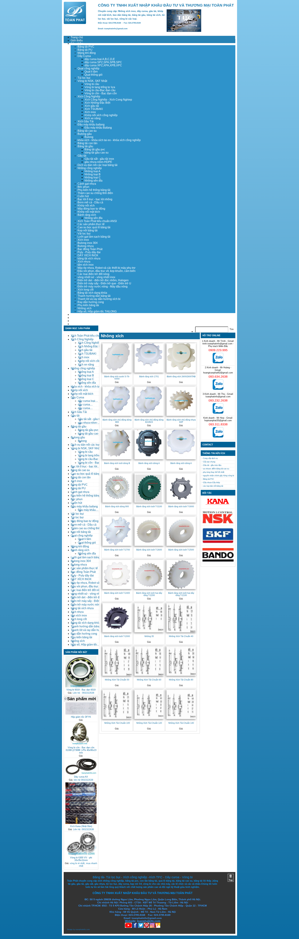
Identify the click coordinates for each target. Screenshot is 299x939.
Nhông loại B (92, 174)
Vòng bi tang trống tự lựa (99, 87)
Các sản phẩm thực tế (91, 224)
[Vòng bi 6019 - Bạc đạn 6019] (81, 686)
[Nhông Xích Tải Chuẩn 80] (181, 661)
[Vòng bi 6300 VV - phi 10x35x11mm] (81, 854)
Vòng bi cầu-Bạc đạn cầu (99, 90)
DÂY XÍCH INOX (88, 255)
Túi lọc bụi (84, 77)
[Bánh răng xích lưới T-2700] (117, 531)
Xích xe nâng (92, 118)
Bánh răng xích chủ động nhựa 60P (181, 421)
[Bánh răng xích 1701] (149, 358)
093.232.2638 (218, 400)
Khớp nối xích (86, 205)
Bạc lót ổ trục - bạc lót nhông (95, 199)
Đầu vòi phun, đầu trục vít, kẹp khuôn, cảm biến (106, 270)
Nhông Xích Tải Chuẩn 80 (181, 680)
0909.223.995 (218, 350)
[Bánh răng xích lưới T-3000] (181, 488)
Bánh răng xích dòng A (149, 463)
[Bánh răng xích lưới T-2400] (117, 574)
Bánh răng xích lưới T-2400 (117, 593)
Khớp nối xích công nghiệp (100, 115)
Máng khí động (87, 52)
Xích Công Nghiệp (89, 96)
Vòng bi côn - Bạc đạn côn (100, 93)
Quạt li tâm (91, 71)
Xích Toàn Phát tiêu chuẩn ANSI (97, 221)
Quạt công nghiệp (88, 68)
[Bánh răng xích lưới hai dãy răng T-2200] (149, 574)
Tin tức (75, 320)
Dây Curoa (84, 56)
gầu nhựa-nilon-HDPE (98, 161)
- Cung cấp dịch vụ (210, 458)
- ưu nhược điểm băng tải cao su (215, 469)
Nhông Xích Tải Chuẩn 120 (149, 723)
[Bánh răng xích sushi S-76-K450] (117, 358)
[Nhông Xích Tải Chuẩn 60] (149, 661)
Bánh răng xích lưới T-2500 (181, 550)
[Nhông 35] (149, 617)
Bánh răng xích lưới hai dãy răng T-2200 (149, 594)
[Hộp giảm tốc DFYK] (81, 713)
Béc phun (83, 186)
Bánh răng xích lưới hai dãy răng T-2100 (181, 594)
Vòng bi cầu (91, 84)
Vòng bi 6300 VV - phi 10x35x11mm (81, 858)
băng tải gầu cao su (96, 152)
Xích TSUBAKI (93, 108)
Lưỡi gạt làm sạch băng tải (94, 236)
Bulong (88, 137)
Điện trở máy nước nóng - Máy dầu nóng (103, 286)
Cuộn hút (83, 196)
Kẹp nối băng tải (88, 230)
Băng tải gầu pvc (94, 149)
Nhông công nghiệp (90, 168)
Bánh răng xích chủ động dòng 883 (117, 421)
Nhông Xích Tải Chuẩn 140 (181, 723)
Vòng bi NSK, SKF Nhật (92, 80)
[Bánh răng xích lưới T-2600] (149, 531)
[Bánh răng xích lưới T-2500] (181, 531)
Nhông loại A (92, 171)
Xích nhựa (84, 261)
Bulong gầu (85, 133)
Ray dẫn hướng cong (91, 302)
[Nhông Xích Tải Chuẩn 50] (117, 661)
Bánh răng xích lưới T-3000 (181, 506)
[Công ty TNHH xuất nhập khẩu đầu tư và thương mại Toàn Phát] (75, 23)
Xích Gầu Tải (86, 121)
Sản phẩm (77, 43)
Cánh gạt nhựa (87, 183)
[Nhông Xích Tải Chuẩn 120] (149, 704)
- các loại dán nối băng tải (212, 486)
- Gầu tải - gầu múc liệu (211, 465)
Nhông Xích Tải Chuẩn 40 (181, 636)
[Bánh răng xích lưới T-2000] (117, 617)
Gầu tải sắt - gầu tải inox (99, 158)
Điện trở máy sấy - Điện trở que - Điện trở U (104, 283)
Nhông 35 (149, 636)
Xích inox (90, 112)
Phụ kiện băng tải (88, 305)
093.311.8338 (218, 424)
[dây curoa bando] (218, 560)
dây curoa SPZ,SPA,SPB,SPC (103, 62)
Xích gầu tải (91, 105)
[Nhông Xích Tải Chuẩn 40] (181, 617)
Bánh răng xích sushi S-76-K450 (117, 377)
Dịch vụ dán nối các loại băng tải (97, 165)
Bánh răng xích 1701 (149, 376)
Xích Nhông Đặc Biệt (97, 102)
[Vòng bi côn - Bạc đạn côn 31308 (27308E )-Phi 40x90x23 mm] (81, 744)
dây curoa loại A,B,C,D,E (99, 59)
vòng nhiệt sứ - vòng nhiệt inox (96, 277)
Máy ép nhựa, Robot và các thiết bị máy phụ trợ (106, 267)
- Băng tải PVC (208, 479)
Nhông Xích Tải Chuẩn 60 (149, 680)
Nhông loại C (92, 177)
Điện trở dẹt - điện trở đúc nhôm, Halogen (103, 280)
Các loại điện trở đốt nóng (93, 274)
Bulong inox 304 (88, 242)
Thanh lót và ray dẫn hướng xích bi (99, 298)
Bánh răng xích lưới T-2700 (117, 550)
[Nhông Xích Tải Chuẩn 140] (181, 704)
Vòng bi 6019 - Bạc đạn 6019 (81, 689)
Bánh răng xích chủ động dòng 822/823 (149, 421)
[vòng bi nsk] (218, 522)
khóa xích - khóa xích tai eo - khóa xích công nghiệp (109, 140)
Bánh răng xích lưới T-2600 (149, 550)
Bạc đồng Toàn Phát (90, 249)
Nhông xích (85, 308)
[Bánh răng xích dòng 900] (117, 488)
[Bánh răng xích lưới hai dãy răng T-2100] (181, 574)
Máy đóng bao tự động (91, 208)
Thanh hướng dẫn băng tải (94, 295)
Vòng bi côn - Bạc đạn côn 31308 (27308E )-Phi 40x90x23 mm (81, 750)
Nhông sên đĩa (93, 180)
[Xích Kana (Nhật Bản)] (81, 823)
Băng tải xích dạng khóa (92, 292)
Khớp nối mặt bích (89, 211)
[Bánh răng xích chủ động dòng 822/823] (149, 401)
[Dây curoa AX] (81, 773)
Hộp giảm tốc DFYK (81, 717)
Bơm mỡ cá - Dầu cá (90, 202)
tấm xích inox (86, 264)
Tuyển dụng (78, 317)
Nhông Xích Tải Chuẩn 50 (117, 680)
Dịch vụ (75, 314)
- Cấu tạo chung (208, 462)
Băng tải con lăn (87, 143)
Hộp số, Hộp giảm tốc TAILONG (97, 311)
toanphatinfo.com (83, 929)
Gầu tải (82, 155)
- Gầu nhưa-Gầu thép (211, 482)
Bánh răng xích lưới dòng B (117, 463)
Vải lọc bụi (84, 233)
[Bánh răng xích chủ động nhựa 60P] (181, 401)
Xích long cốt (85, 289)
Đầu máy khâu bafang (91, 124)
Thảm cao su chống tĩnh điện (95, 193)
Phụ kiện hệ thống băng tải (94, 189)
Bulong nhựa (86, 246)
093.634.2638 (218, 376)
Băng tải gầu (85, 146)
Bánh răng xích (87, 214)
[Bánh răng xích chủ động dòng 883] (117, 401)
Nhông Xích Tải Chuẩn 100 (117, 723)
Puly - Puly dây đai (89, 252)
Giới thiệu (77, 40)
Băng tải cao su (87, 130)
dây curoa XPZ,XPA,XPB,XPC (103, 65)
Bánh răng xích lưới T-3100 (149, 506)
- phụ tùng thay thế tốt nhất (213, 472)
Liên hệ (75, 323)
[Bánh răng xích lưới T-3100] (149, 488)
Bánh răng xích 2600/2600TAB (181, 376)
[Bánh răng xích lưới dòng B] (117, 444)
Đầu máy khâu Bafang (98, 127)
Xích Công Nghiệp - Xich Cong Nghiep (108, 99)
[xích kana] (218, 505)
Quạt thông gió (93, 74)
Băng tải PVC (86, 46)
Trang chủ (77, 37)
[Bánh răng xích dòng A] (149, 444)
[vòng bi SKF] (218, 542)
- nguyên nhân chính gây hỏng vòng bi (218, 476)
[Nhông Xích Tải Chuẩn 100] (117, 704)
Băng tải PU (85, 49)
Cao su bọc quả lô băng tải (94, 227)
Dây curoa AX (81, 776)
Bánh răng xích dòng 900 (117, 506)
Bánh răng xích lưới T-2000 (117, 636)
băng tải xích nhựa (89, 258)
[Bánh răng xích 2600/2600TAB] (181, 358)
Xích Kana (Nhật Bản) (81, 826)
